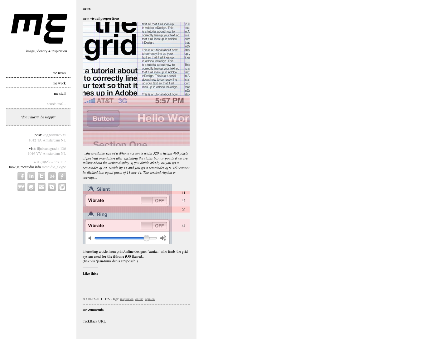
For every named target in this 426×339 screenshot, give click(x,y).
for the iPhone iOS (116, 256)
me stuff (60, 93)
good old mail (42, 187)
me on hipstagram (62, 187)
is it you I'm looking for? (31, 187)
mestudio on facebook (21, 176)
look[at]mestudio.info (25, 166)
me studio (39, 29)
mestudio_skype (54, 166)
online (139, 299)
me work (59, 82)
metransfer (21, 187)
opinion (150, 299)
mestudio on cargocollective (62, 176)
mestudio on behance (52, 176)
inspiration (126, 299)
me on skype (52, 187)
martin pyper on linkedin (31, 176)
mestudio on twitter (42, 176)
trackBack (94, 320)
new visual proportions (101, 18)
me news (59, 72)
